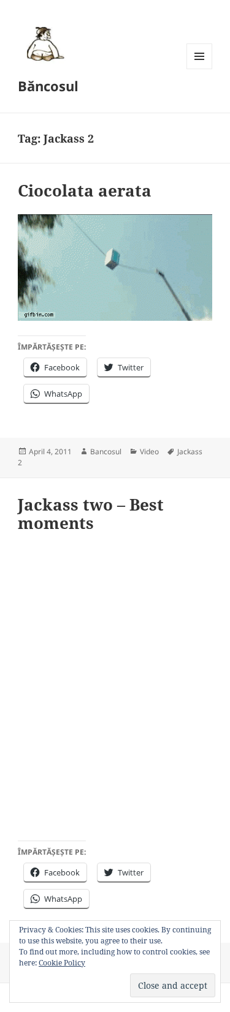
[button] (43, 43)
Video (149, 451)
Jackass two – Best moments (91, 513)
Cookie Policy (62, 963)
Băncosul (48, 86)
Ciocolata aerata (84, 190)
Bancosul (105, 451)
